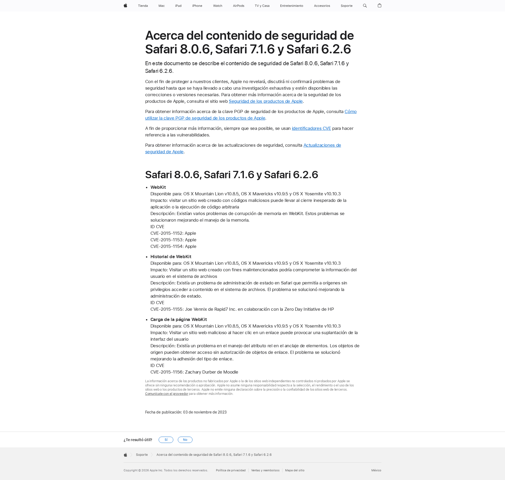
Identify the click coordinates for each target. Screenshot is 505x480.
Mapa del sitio (295, 470)
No (185, 440)
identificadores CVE (311, 128)
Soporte (142, 455)
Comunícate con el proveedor (166, 394)
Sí (166, 440)
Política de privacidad (231, 470)
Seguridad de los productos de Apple (266, 101)
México (376, 470)
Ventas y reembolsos (265, 470)
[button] (365, 6)
